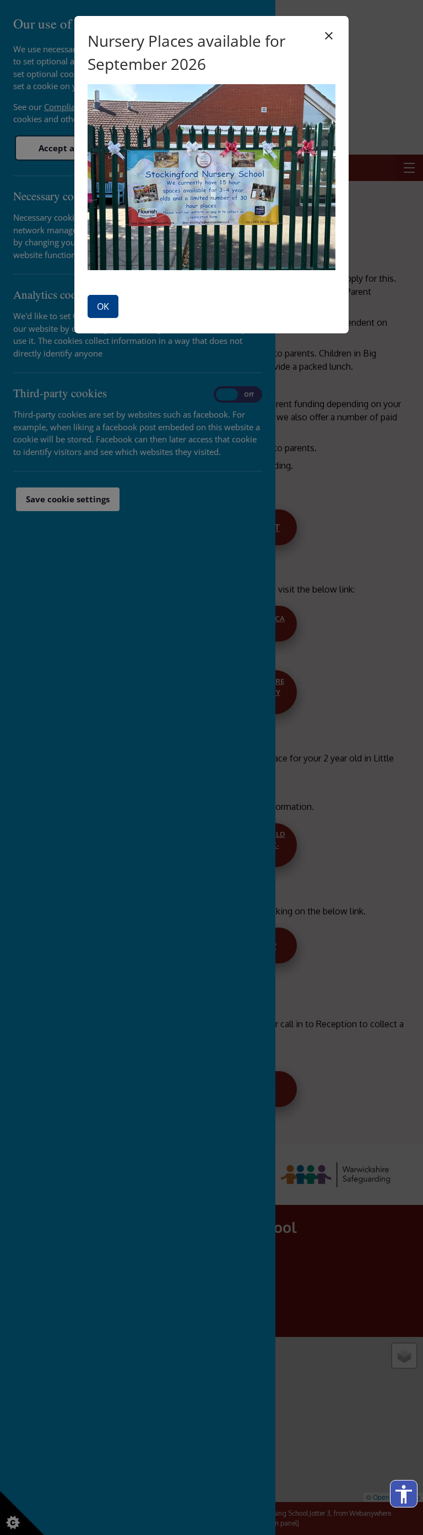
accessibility (404, 1494)
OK (103, 306)
